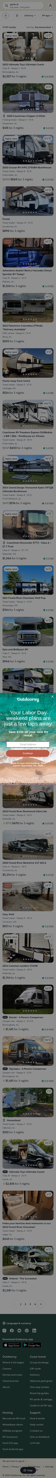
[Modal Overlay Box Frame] (28, 739)
